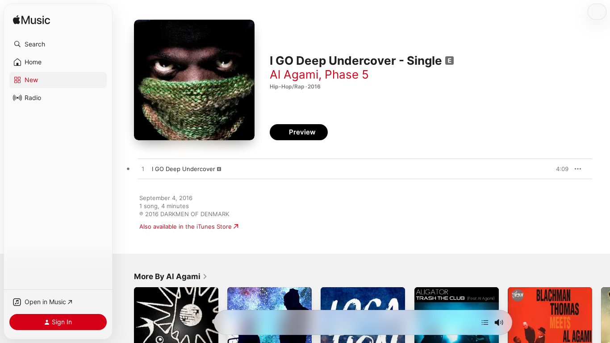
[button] (58, 44)
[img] (31, 20)
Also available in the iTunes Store (185, 226)
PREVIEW (558, 169)
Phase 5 (347, 74)
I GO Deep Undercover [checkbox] (183, 168)
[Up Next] (485, 322)
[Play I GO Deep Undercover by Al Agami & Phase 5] (143, 169)
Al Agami (294, 74)
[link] (171, 276)
